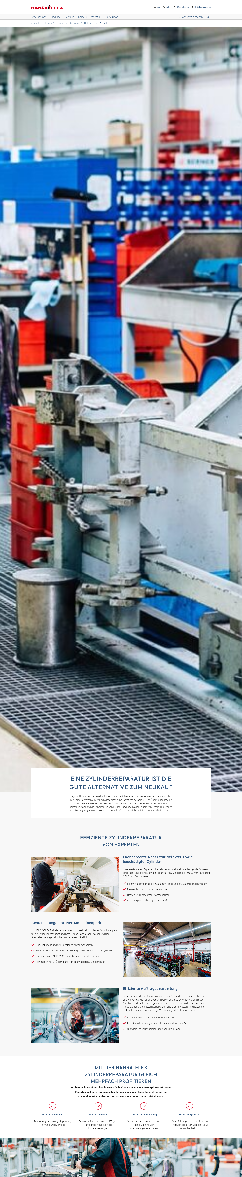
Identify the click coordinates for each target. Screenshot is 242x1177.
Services (69, 16)
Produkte (56, 16)
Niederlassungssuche (202, 7)
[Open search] (194, 17)
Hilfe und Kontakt (182, 7)
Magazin (96, 16)
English (168, 7)
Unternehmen (38, 16)
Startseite (35, 23)
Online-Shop (111, 16)
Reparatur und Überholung (68, 23)
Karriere (82, 16)
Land (158, 7)
